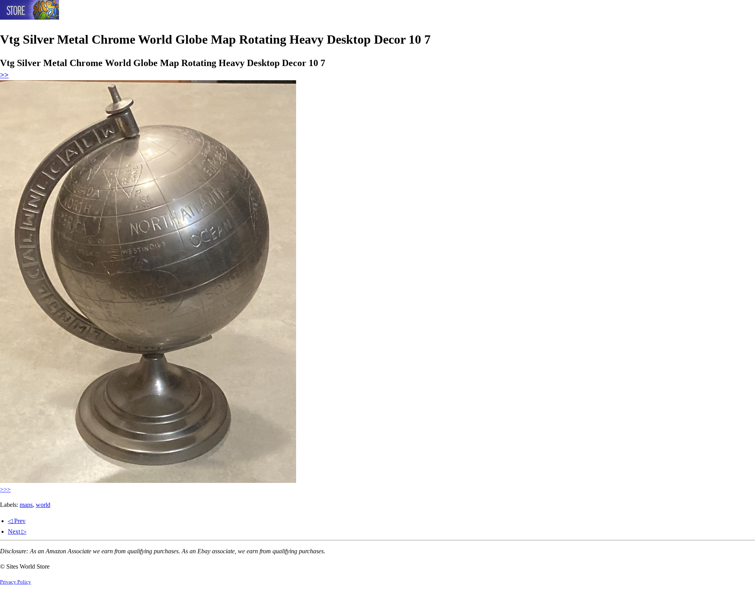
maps (26, 504)
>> (4, 75)
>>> (5, 489)
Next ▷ (17, 531)
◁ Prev (17, 520)
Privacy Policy (15, 582)
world (43, 504)
